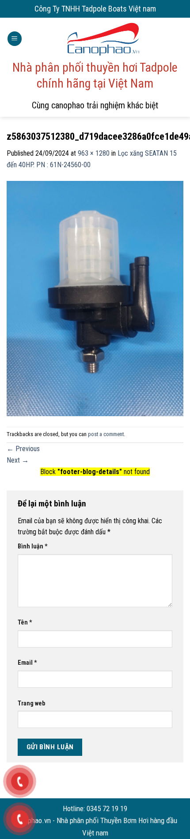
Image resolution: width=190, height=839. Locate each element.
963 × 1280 (94, 153)
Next (18, 460)
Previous (23, 448)
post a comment (106, 434)
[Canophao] (103, 39)
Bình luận (33, 546)
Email (27, 663)
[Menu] (15, 38)
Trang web (31, 703)
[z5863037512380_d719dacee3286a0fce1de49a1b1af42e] (95, 298)
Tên (25, 622)
